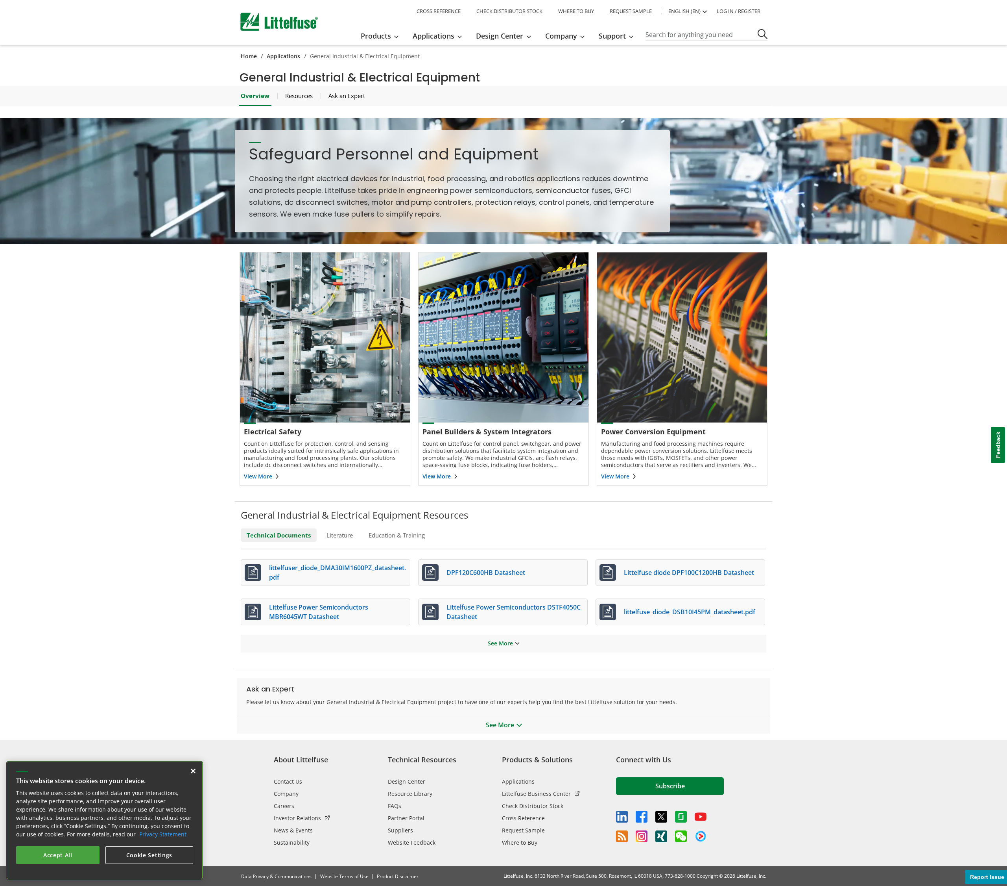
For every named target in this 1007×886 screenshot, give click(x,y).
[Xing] (661, 836)
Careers (284, 806)
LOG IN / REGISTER (738, 11)
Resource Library (410, 793)
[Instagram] (641, 836)
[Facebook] (641, 817)
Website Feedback (411, 842)
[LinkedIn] (622, 817)
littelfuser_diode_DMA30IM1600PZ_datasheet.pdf (337, 572)
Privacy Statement (162, 834)
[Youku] (700, 836)
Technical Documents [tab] (279, 535)
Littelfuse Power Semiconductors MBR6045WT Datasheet (318, 612)
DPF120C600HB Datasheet (485, 572)
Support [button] (612, 36)
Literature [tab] (339, 535)
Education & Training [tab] (397, 535)
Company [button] (561, 36)
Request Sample (523, 830)
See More (500, 643)
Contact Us (288, 781)
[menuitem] (382, 35)
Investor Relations (297, 818)
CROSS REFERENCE (439, 11)
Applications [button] (433, 36)
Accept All (57, 855)
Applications (283, 56)
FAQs (394, 806)
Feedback (998, 445)
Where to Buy (519, 842)
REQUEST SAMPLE (631, 11)
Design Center (406, 781)
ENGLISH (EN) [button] (684, 11)
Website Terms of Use (344, 876)
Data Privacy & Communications (276, 876)
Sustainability (292, 842)
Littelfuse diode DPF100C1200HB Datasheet (689, 572)
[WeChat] (681, 836)
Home (249, 56)
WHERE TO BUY (576, 11)
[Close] (193, 771)
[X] (661, 817)
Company (286, 793)
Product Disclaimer (398, 876)
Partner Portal (406, 818)
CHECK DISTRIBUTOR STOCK (509, 11)
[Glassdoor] (681, 817)
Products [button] (376, 36)
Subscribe (670, 786)
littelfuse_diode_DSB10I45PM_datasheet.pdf (689, 612)
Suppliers (400, 830)
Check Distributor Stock (532, 806)
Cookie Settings (149, 855)
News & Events (293, 830)
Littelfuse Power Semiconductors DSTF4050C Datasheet (513, 612)
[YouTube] (700, 817)
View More (258, 476)
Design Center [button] (499, 36)
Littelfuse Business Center (536, 793)
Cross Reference (523, 818)
